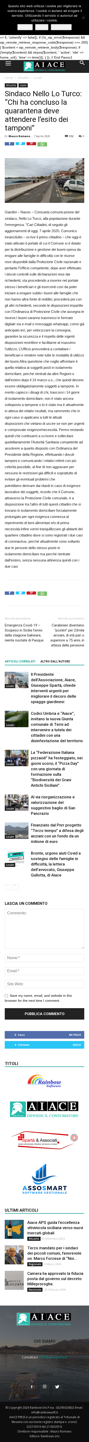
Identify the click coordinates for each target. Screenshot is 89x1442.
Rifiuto (42, 27)
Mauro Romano (19, 136)
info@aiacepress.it (53, 1357)
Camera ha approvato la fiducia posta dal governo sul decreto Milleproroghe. (55, 1278)
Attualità (23, 78)
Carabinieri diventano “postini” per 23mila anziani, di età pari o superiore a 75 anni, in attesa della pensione (67, 635)
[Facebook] (32, 1390)
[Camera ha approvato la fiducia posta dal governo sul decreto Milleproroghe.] (14, 1280)
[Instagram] (44, 1389)
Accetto (25, 27)
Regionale (35, 1264)
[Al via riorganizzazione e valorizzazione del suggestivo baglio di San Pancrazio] (16, 802)
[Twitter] (57, 1390)
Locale (37, 78)
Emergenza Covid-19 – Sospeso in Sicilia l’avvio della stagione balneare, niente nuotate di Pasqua (24, 632)
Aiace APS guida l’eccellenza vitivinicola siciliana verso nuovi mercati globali (55, 1227)
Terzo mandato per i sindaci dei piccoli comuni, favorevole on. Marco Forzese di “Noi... (54, 1253)
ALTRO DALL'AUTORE (55, 661)
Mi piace (75, 1034)
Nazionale (35, 1289)
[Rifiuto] (83, 17)
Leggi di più (61, 27)
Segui (77, 1044)
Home (9, 78)
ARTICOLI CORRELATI (20, 661)
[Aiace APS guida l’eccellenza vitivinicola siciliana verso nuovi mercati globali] (14, 1229)
